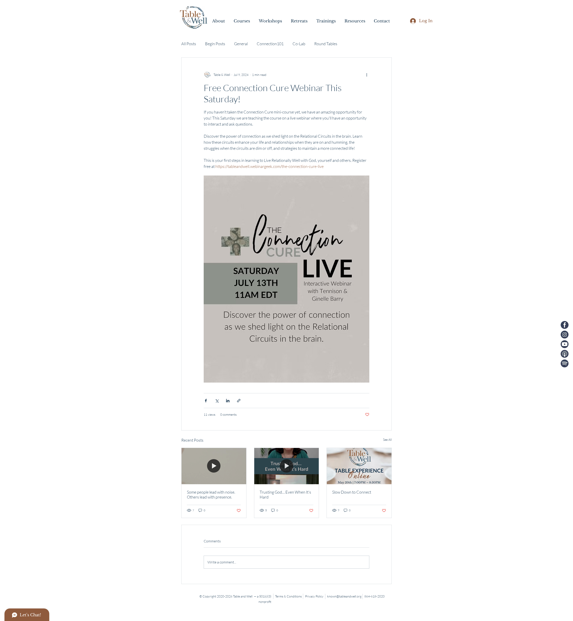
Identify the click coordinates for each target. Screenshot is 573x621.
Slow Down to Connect (351, 492)
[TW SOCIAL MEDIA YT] (565, 344)
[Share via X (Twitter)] (217, 400)
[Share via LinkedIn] (228, 400)
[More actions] (366, 74)
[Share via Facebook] (206, 400)
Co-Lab (299, 43)
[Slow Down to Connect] (359, 466)
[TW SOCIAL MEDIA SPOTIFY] (565, 363)
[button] (220, 21)
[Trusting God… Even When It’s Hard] (286, 466)
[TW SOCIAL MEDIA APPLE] (565, 354)
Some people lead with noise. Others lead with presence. (211, 494)
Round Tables (325, 43)
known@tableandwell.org (344, 596)
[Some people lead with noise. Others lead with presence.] (214, 466)
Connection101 (270, 43)
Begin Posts (215, 43)
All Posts (188, 43)
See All (387, 439)
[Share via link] (239, 400)
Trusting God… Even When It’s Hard (285, 494)
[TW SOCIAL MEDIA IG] (565, 334)
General (241, 43)
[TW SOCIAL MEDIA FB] (565, 325)
